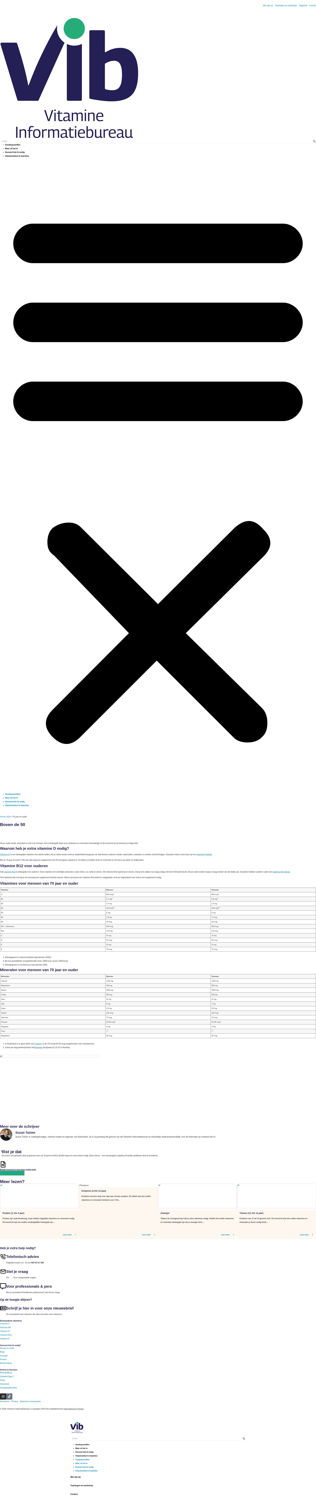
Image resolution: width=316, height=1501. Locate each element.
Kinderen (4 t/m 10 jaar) (93, 1191)
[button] (158, 475)
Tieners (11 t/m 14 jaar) (251, 1213)
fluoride (38, 1047)
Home (2, 817)
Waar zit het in (11, 148)
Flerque (80, 1409)
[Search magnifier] (314, 141)
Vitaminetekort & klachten (17, 156)
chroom (38, 1044)
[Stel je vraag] (3, 1271)
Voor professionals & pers (29, 1286)
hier (11, 1278)
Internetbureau (70, 1409)
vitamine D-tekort (204, 854)
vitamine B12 (10, 872)
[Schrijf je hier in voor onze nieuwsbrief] (3, 1308)
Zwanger (165, 1213)
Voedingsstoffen (12, 145)
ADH (9, 817)
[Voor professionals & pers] (3, 1286)
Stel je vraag (17, 1272)
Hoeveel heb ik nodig (15, 152)
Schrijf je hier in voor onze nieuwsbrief (40, 1308)
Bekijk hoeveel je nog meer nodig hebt (18, 1170)
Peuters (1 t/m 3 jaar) (13, 1213)
